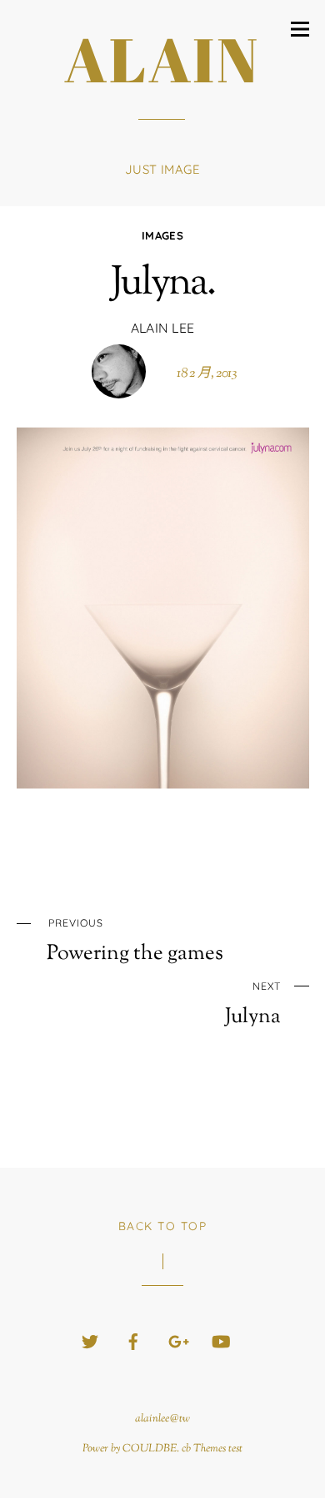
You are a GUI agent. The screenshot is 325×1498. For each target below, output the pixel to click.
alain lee (163, 327)
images (162, 235)
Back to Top (163, 1226)
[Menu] (300, 28)
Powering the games (135, 942)
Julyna (253, 1005)
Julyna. (162, 284)
